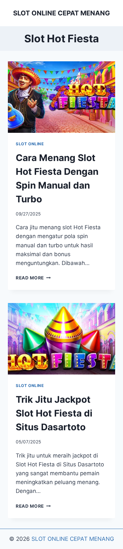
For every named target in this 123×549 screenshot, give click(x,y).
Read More (33, 277)
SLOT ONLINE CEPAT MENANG (72, 539)
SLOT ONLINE (30, 143)
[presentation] (61, 97)
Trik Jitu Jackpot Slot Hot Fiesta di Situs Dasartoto (54, 413)
